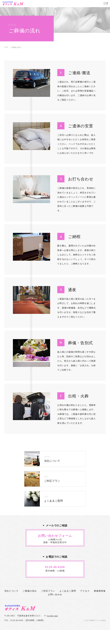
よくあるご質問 (67, 591)
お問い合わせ (55, 594)
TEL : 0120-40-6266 (13, 620)
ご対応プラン (48, 591)
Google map (52, 616)
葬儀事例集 (100, 591)
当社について (11, 591)
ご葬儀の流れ (30, 591)
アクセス (85, 591)
